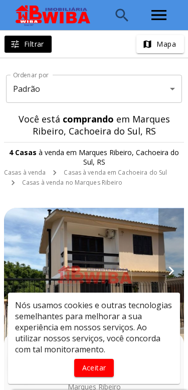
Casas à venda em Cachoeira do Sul (115, 172)
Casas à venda (25, 172)
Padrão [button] (27, 88)
